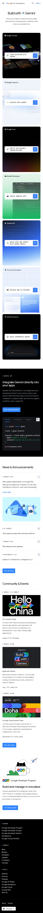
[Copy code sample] (38, 419)
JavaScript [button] (18, 419)
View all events (9, 745)
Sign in (38, 3)
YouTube (5, 863)
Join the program (10, 808)
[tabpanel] (21, 436)
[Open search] (33, 3)
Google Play (6, 890)
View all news (9, 571)
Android (4, 874)
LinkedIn (5, 857)
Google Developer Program (12, 828)
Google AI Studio (8, 882)
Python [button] (7, 419)
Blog (3, 849)
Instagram (5, 855)
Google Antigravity (9, 884)
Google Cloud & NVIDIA (10, 839)
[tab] (7, 419)
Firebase (5, 879)
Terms (4, 903)
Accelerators (6, 836)
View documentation (11, 410)
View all (4, 892)
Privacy (10, 903)
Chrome (5, 876)
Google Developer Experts (12, 833)
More (28, 420)
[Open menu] (3, 3)
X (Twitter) (5, 860)
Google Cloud (7, 887)
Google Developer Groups (12, 831)
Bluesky (4, 852)
